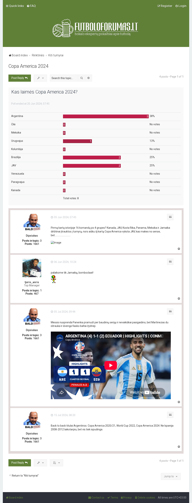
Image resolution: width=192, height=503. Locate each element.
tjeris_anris (32, 282)
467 (36, 293)
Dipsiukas (32, 235)
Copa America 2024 (28, 66)
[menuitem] (31, 5)
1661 (36, 243)
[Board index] (96, 28)
